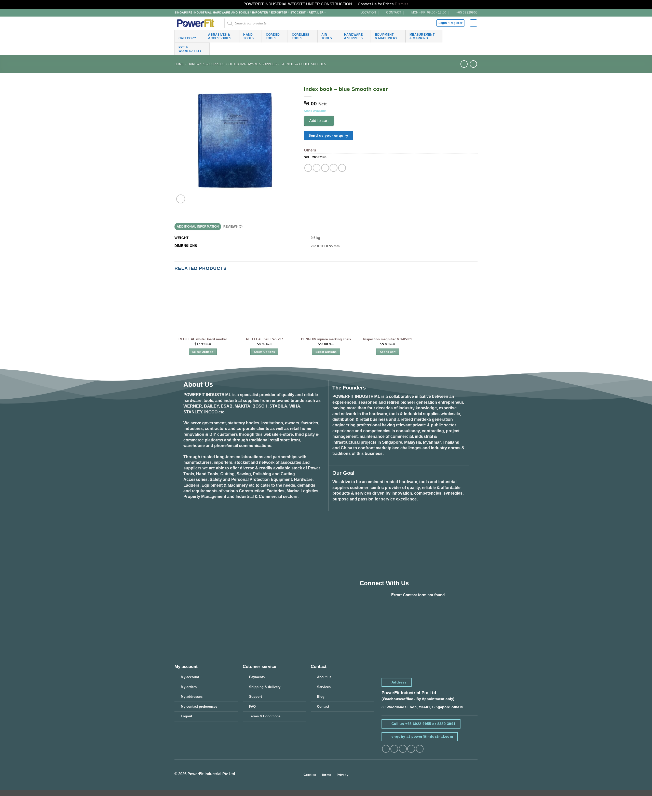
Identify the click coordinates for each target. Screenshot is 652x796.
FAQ (252, 706)
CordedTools (273, 36)
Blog (320, 697)
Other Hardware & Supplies (252, 64)
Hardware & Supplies (206, 64)
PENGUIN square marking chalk (326, 339)
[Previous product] (473, 64)
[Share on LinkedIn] (342, 168)
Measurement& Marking (422, 36)
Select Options (202, 351)
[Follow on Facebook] (386, 749)
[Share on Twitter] (316, 168)
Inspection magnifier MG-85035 (387, 339)
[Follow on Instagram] (394, 749)
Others (310, 150)
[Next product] (464, 64)
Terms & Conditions (264, 716)
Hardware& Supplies (353, 36)
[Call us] (420, 749)
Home (179, 64)
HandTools (248, 36)
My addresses (191, 697)
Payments (257, 677)
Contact (323, 706)
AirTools (326, 36)
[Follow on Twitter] (402, 749)
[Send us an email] (411, 749)
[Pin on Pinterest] (333, 168)
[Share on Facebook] (308, 168)
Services (324, 687)
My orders (189, 687)
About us (324, 677)
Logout (186, 716)
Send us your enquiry (328, 135)
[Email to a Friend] (325, 168)
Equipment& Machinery (386, 36)
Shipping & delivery (264, 687)
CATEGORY (187, 38)
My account (190, 677)
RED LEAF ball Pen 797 (264, 339)
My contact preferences (199, 706)
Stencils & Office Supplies (303, 64)
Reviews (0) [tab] (233, 226)
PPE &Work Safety (190, 49)
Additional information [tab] (198, 226)
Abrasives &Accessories (219, 36)
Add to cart (319, 120)
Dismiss (402, 4)
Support (255, 697)
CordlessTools (300, 36)
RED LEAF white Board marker (203, 339)
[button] (473, 23)
